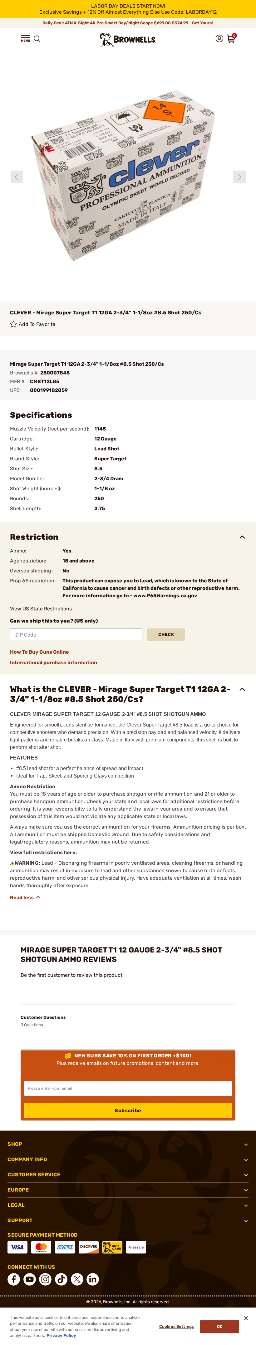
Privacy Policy (61, 1335)
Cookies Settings (176, 1326)
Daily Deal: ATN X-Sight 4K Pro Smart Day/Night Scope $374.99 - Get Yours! (128, 23)
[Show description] (25, 897)
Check (166, 634)
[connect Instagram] (45, 1279)
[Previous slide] (17, 177)
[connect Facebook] (13, 1279)
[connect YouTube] (29, 1279)
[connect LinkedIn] (92, 1279)
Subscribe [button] (128, 1110)
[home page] (128, 40)
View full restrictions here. (43, 852)
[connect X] (77, 1279)
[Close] (246, 1318)
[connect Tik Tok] (61, 1279)
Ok (219, 1326)
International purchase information (53, 662)
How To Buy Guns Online (39, 652)
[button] (26, 39)
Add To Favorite (37, 324)
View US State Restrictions (41, 609)
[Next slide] (239, 177)
